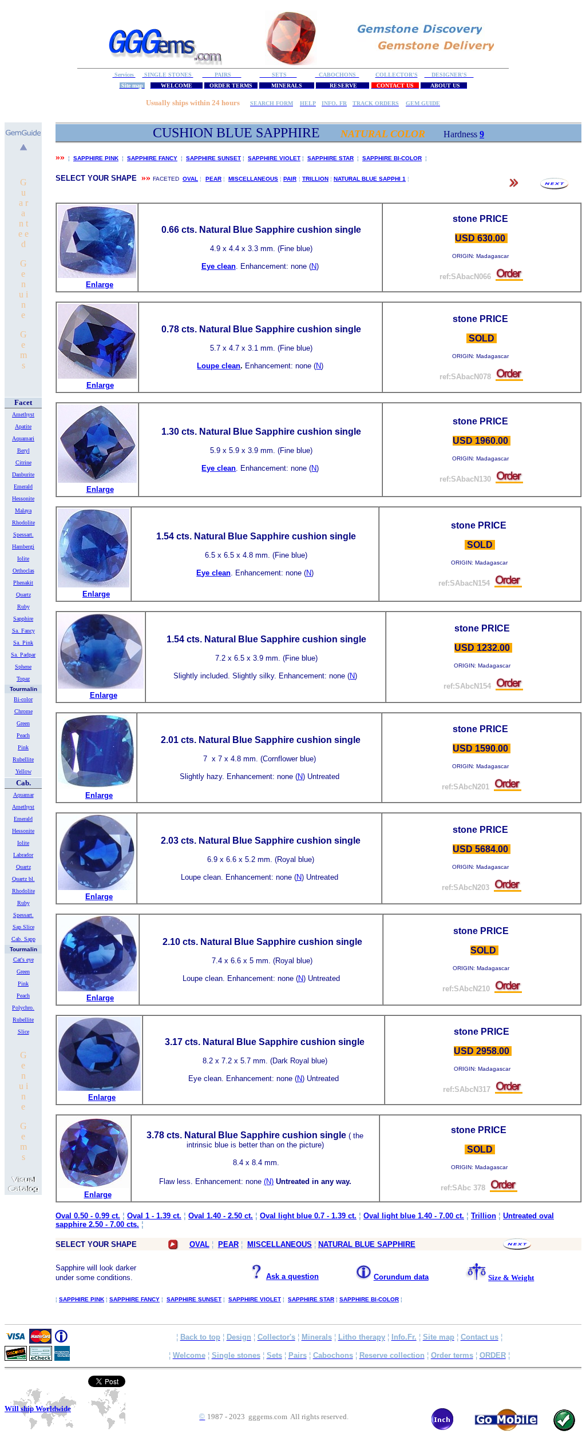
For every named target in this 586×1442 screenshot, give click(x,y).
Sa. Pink (23, 642)
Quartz (23, 594)
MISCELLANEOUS (253, 179)
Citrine (23, 462)
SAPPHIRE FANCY (152, 158)
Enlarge (99, 284)
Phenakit (23, 582)
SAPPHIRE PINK (95, 158)
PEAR (213, 179)
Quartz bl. (23, 879)
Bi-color (23, 699)
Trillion (483, 1215)
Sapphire (23, 618)
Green (23, 723)
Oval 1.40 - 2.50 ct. (220, 1215)
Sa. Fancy (23, 630)
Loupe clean (218, 366)
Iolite (23, 558)
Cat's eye (23, 959)
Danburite (23, 474)
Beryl (23, 450)
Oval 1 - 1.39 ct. (154, 1215)
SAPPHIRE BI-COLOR (392, 158)
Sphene (23, 667)
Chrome (23, 711)
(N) (269, 1181)
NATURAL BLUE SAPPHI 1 (370, 179)
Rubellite (23, 759)
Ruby (23, 606)
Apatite (23, 426)
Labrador (23, 855)
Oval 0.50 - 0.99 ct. (88, 1215)
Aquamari (23, 438)
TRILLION (315, 179)
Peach (23, 735)
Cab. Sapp (23, 939)
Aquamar (23, 795)
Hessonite (23, 498)
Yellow (23, 771)
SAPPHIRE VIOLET (274, 158)
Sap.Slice (23, 927)
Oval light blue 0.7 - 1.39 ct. (308, 1215)
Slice (23, 1031)
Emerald (23, 486)
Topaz (23, 679)
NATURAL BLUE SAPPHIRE (366, 1244)
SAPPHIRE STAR (330, 158)
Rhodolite (23, 522)
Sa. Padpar (23, 655)
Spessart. (23, 534)
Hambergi (23, 546)
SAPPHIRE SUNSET (213, 158)
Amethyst (23, 414)
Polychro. (23, 1007)
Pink (23, 747)
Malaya (23, 510)
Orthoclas (23, 570)
